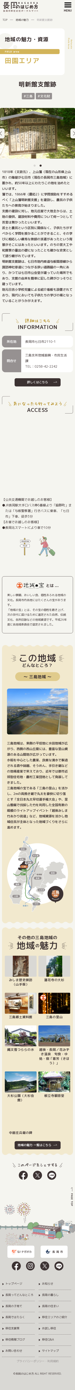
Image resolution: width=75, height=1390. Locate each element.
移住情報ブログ (15, 1339)
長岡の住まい (50, 1306)
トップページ (13, 1283)
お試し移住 (49, 1328)
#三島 (28, 96)
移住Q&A (48, 1339)
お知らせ (47, 1283)
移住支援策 (12, 1328)
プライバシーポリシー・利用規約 (38, 1361)
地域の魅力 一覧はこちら (34, 1145)
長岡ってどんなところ (19, 1295)
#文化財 (44, 96)
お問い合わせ (13, 1351)
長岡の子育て (13, 1306)
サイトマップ (50, 1351)
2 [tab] (41, 162)
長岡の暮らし (50, 1295)
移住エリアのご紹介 (54, 1317)
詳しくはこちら (37, 382)
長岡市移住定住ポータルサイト (21, 10)
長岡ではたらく (15, 1317)
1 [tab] (35, 162)
